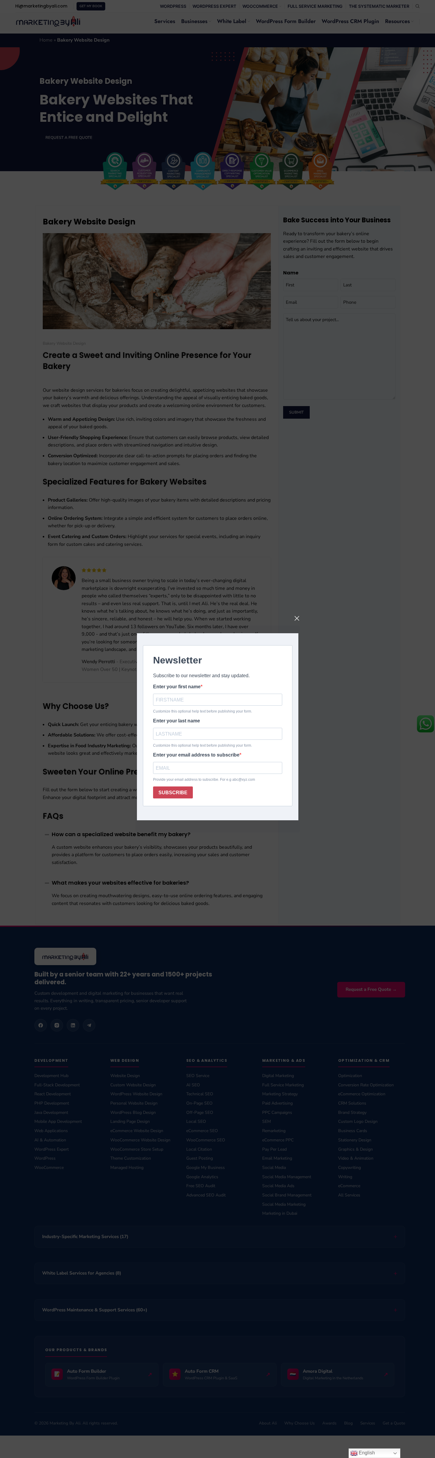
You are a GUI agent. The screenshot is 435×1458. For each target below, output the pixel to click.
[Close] (296, 618)
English (366, 1452)
